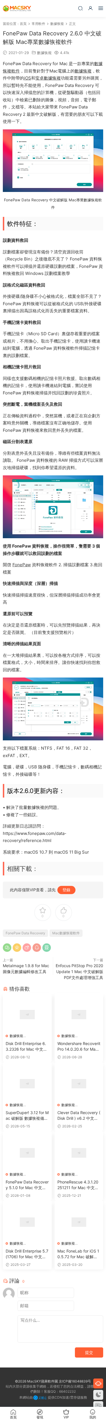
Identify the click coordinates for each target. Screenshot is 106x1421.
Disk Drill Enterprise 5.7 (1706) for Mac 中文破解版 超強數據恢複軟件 (27, 1254)
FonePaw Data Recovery (25, 933)
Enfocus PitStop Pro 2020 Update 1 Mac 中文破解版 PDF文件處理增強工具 (79, 971)
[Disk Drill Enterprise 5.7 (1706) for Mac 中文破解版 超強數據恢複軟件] (27, 1222)
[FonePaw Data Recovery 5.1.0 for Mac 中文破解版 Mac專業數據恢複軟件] (27, 1152)
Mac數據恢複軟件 (66, 933)
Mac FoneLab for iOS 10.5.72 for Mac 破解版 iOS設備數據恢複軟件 (78, 1254)
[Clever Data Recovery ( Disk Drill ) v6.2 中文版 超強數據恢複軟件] (79, 1083)
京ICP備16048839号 (75, 1381)
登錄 (66, 889)
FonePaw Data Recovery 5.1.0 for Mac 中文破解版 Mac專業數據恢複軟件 (27, 1185)
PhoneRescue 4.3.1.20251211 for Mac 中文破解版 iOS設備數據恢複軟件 (78, 1185)
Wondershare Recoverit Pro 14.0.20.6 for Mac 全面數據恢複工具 (78, 1046)
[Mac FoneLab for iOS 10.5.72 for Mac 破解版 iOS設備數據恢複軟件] (79, 1222)
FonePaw (21, 564)
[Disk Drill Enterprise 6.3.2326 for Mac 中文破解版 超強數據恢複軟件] (27, 1014)
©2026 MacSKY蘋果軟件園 (36, 1381)
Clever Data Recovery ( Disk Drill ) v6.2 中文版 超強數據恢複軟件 (78, 1115)
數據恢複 (44, 52)
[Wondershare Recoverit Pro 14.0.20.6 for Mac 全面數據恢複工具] (79, 1014)
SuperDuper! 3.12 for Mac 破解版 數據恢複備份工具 (27, 1115)
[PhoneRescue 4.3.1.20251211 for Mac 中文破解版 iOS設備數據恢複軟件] (79, 1152)
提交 (89, 1352)
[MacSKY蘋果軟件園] (17, 8)
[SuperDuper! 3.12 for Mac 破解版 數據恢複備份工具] (27, 1083)
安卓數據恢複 (48, 78)
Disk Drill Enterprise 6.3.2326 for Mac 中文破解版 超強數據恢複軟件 (26, 1046)
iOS (27, 78)
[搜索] (80, 8)
